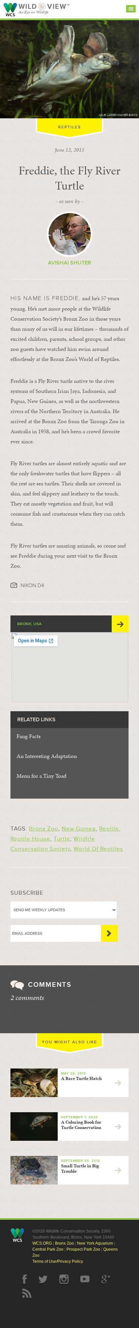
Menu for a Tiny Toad (41, 776)
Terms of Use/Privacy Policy (57, 1261)
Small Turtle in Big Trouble (80, 1168)
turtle (62, 838)
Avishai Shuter (69, 263)
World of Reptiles (98, 848)
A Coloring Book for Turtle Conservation (81, 1125)
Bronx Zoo (43, 828)
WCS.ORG (42, 1243)
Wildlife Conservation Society (10, 9)
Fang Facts (28, 736)
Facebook (24, 1279)
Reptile (109, 828)
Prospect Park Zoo (83, 1249)
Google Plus (105, 1279)
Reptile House (30, 838)
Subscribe (109, 933)
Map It (120, 623)
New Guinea (79, 828)
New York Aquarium (95, 1243)
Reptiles (69, 127)
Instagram (63, 1279)
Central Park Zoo (47, 1249)
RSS (26, 1293)
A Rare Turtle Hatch (81, 1078)
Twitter (43, 1279)
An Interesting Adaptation (47, 756)
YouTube (84, 1279)
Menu (131, 8)
